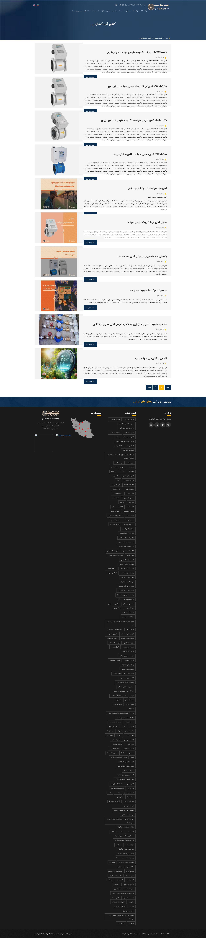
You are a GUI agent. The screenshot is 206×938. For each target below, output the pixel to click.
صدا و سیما (130, 797)
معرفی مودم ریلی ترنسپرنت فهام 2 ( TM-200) (121, 713)
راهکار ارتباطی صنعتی (127, 638)
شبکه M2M (130, 555)
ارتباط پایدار (130, 507)
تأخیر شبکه (131, 467)
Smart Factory (129, 485)
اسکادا (122, 471)
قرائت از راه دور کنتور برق (116, 515)
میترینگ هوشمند (118, 744)
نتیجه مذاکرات (129, 845)
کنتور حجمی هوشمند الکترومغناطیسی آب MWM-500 (140, 154)
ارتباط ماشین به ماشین (127, 560)
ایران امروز (120, 797)
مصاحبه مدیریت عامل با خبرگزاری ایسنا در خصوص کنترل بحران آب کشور (130, 324)
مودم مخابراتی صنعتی (117, 467)
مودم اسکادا (130, 515)
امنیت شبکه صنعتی (112, 551)
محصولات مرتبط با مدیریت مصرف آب (148, 290)
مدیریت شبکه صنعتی (128, 669)
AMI (132, 757)
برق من (132, 906)
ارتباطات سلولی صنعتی (115, 629)
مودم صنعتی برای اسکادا (127, 656)
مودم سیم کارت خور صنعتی (126, 542)
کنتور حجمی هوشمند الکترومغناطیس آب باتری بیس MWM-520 (134, 121)
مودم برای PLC (111, 568)
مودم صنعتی (119, 462)
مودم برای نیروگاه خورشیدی (126, 586)
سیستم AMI (130, 446)
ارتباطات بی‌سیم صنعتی (127, 678)
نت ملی (118, 792)
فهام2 (123, 726)
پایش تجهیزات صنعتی (127, 573)
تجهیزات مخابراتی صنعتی (126, 537)
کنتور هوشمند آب (114, 748)
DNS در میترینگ (112, 753)
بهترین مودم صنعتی (113, 604)
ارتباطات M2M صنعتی (127, 651)
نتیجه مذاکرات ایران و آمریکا (126, 853)
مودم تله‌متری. (115, 520)
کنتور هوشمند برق (129, 748)
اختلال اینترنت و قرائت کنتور (126, 766)
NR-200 (131, 502)
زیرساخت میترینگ (129, 770)
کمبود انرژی (130, 880)
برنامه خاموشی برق (128, 898)
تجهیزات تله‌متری (115, 660)
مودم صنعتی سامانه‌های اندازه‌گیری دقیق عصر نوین (121, 623)
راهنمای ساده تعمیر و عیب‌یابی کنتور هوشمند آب (142, 256)
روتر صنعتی (130, 462)
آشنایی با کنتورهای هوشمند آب (151, 358)
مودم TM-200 (130, 735)
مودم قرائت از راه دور (128, 815)
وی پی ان (131, 788)
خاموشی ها (121, 923)
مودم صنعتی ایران (114, 643)
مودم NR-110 (117, 608)
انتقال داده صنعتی (117, 507)
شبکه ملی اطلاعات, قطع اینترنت (125, 779)
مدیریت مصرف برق (128, 911)
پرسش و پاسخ (77, 11)
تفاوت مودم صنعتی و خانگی (126, 599)
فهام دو (131, 726)
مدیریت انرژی (130, 489)
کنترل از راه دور (115, 511)
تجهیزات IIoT (115, 647)
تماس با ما (95, 11)
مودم (132, 695)
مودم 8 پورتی (130, 704)
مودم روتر (118, 700)
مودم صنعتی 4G (115, 524)
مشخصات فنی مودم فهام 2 (126, 731)
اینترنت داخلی (116, 740)
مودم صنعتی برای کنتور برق (126, 590)
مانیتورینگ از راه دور (128, 529)
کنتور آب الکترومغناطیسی (126, 424)
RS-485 (131, 709)
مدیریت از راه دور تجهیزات (115, 555)
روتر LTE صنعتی (129, 498)
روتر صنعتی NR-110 (128, 612)
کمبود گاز (120, 880)
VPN (110, 792)
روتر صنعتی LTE (129, 524)
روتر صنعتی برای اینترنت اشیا (125, 595)
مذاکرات (118, 845)
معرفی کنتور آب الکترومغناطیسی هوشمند (146, 222)
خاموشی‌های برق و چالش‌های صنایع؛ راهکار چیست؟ (121, 917)
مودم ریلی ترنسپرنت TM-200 (125, 717)
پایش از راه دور (117, 489)
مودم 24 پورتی (129, 700)
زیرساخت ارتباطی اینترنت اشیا (125, 682)
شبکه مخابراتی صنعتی (127, 577)
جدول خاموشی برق (120, 906)
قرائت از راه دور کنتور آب (127, 428)
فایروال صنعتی (113, 634)
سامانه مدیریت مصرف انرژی (126, 867)
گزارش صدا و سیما (114, 801)
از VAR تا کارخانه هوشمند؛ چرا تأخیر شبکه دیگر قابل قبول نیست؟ (121, 456)
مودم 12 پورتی (118, 704)
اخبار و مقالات (105, 11)
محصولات (128, 11)
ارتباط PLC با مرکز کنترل (127, 568)
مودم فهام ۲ (130, 744)
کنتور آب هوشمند (115, 419)
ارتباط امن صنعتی (112, 638)
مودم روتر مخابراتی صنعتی (118, 695)
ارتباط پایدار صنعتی (128, 551)
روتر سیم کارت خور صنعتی (126, 546)
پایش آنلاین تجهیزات (128, 665)
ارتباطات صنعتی (117, 493)
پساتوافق (112, 862)
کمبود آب (110, 880)
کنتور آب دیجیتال (129, 419)
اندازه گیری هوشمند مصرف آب (125, 437)
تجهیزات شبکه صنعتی (127, 634)
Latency (113, 471)
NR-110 (122, 502)
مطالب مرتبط (90, 242)
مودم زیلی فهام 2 (112, 726)
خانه (141, 11)
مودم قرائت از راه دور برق (115, 871)
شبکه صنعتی (130, 493)
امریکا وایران (130, 831)
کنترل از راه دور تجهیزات (127, 533)
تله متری (115, 476)
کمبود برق (116, 884)
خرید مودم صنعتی (128, 604)
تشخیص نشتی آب (128, 450)
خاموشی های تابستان (118, 902)
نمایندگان (87, 11)
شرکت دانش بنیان (129, 806)
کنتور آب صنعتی (129, 432)
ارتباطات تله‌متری (129, 660)
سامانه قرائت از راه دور (116, 784)
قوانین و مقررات (127, 933)
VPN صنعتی (130, 629)
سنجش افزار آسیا (129, 801)
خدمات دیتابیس (117, 11)
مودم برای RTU (112, 573)
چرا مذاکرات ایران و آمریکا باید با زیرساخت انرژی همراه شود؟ (120, 821)
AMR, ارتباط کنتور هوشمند (126, 762)
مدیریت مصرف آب (115, 432)
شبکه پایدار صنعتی (128, 647)
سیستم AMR (118, 446)
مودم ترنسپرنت (129, 722)
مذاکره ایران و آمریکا (116, 831)
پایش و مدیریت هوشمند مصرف (125, 858)
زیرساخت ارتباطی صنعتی (127, 564)
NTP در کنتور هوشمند (127, 753)
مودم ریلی (110, 735)
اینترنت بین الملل (129, 740)
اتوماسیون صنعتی (129, 480)
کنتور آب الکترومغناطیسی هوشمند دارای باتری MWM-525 (137, 87)
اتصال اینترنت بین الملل (117, 788)
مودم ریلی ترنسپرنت (115, 722)
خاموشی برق (115, 898)
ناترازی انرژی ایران (128, 884)
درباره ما (136, 11)
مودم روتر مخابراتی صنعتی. (126, 687)
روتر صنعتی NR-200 (128, 617)
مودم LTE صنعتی (115, 498)
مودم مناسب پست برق (127, 582)
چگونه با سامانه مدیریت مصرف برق (124, 889)
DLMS (119, 735)
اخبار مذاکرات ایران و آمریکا (126, 849)
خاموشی (131, 902)
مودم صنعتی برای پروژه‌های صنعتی (123, 673)
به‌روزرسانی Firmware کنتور (126, 775)
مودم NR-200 (130, 608)
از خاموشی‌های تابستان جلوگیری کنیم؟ (123, 893)
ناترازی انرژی (130, 871)
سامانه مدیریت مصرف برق (126, 862)
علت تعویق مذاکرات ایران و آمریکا (124, 836)
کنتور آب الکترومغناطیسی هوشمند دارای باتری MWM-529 (137, 53)
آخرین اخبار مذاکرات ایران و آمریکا (124, 840)
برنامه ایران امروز (129, 792)
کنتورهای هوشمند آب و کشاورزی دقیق (147, 188)
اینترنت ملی (130, 784)
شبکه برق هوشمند (129, 511)
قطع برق (131, 923)
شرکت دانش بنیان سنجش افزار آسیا (124, 810)
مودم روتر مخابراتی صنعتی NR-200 (123, 691)
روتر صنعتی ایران (129, 643)
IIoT (118, 480)
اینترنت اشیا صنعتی (128, 476)
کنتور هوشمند (130, 875)
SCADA (131, 471)
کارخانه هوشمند (115, 485)
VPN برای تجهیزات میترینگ (119, 757)
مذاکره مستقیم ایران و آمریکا (126, 827)
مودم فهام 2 (110, 731)
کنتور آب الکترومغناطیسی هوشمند (124, 441)
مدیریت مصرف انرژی (116, 875)
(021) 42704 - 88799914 (136, 5)
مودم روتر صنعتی (129, 520)
